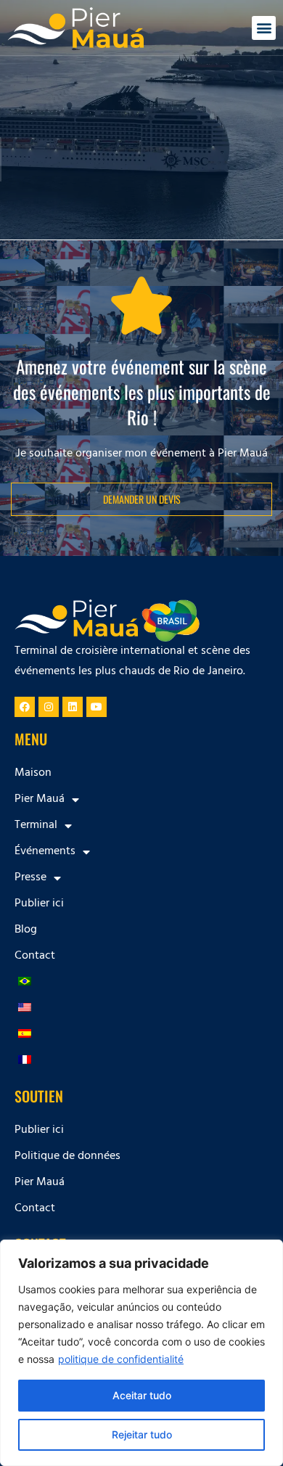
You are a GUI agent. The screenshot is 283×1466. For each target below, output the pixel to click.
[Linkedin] (72, 707)
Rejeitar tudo (142, 1434)
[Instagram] (48, 707)
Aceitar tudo (141, 1395)
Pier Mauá (40, 1183)
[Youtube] (96, 707)
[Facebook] (25, 707)
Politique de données (67, 1157)
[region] (141, 1353)
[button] (264, 28)
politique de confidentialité (121, 1359)
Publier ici (39, 904)
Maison (33, 774)
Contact (35, 956)
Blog (26, 930)
